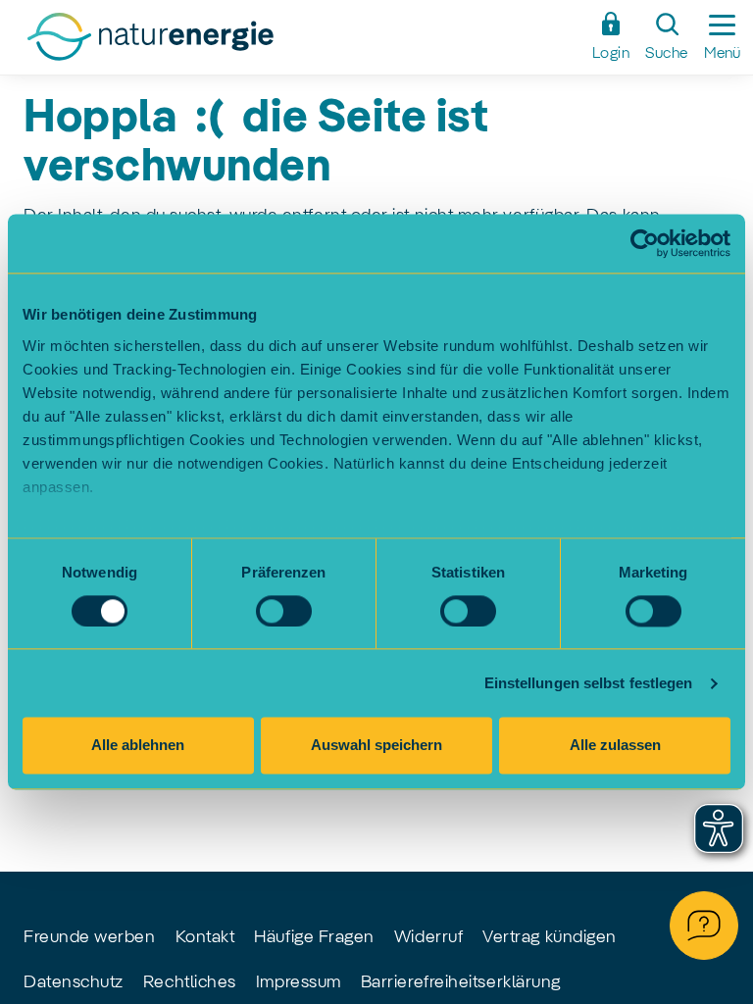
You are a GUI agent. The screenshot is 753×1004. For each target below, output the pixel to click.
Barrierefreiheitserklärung (461, 982)
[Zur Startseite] (297, 42)
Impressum (298, 982)
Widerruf (428, 937)
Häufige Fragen (314, 937)
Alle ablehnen (137, 745)
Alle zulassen (615, 745)
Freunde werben (90, 937)
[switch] (284, 611)
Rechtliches (189, 982)
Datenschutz (74, 982)
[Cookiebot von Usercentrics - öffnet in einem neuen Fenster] (644, 243)
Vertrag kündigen (549, 937)
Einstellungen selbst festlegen (588, 683)
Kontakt (205, 937)
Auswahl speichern (376, 745)
